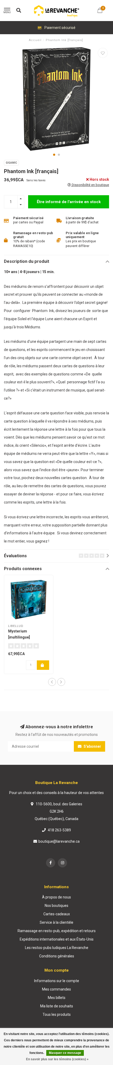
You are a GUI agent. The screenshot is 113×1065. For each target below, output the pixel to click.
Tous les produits (57, 1014)
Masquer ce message (65, 1053)
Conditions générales (56, 956)
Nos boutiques (56, 905)
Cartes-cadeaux (56, 914)
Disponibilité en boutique (90, 185)
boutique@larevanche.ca (59, 841)
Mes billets (56, 998)
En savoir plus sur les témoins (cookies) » (57, 1059)
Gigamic (11, 162)
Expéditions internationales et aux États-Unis (57, 939)
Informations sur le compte (56, 981)
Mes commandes (56, 989)
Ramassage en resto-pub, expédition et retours (57, 931)
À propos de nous (56, 897)
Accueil (35, 40)
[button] (54, 155)
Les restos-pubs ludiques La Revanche (56, 948)
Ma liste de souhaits (56, 1006)
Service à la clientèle (56, 922)
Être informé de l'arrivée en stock (69, 201)
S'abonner (92, 746)
